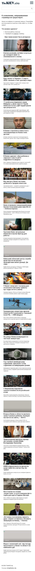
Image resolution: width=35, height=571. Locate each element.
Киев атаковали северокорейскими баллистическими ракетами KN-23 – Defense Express (17, 207)
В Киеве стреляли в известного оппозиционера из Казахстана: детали (16, 132)
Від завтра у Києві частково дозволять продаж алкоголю (15, 182)
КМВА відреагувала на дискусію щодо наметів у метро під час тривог (16, 468)
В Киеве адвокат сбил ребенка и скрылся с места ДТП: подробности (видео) (16, 158)
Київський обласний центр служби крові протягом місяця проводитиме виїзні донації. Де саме (17, 261)
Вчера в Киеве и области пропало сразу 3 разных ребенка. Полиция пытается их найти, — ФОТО (16, 415)
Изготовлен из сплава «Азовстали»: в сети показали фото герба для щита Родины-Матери (17, 493)
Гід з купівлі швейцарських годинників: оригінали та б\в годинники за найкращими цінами (16, 363)
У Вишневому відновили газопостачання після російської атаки (16, 390)
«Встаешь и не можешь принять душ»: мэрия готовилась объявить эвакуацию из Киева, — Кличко (17, 519)
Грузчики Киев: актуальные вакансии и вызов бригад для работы (15, 233)
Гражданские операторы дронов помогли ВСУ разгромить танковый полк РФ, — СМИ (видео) (17, 313)
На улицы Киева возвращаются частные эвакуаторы (15, 337)
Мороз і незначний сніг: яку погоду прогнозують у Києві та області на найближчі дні (17, 545)
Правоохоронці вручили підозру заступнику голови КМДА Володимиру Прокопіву (16, 441)
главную (16, 33)
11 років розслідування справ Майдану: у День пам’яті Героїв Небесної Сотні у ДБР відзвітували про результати (17, 104)
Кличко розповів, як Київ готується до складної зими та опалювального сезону (17, 55)
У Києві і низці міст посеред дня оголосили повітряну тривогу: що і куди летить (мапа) (16, 287)
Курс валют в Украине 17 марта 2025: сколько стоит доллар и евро (17, 79)
